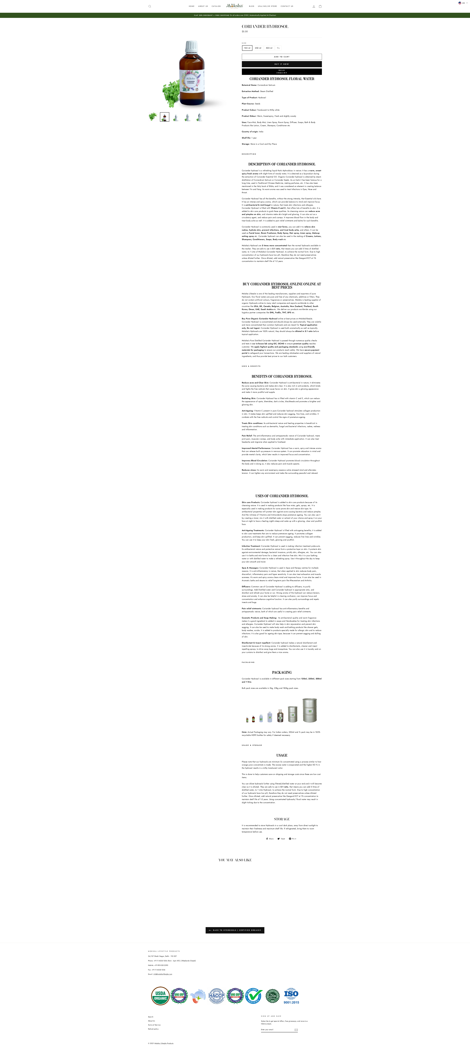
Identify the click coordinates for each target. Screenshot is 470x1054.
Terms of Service (154, 1025)
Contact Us (287, 6)
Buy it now (282, 64)
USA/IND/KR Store (267, 6)
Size (244, 43)
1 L (278, 48)
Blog (251, 6)
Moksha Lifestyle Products (163, 1043)
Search (150, 1017)
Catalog (216, 6)
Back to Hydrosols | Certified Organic (236, 930)
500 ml (269, 48)
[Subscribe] (296, 1029)
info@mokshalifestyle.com (162, 974)
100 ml (247, 48)
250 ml (258, 48)
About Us (203, 6)
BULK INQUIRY (281, 71)
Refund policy (153, 1029)
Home (192, 6)
